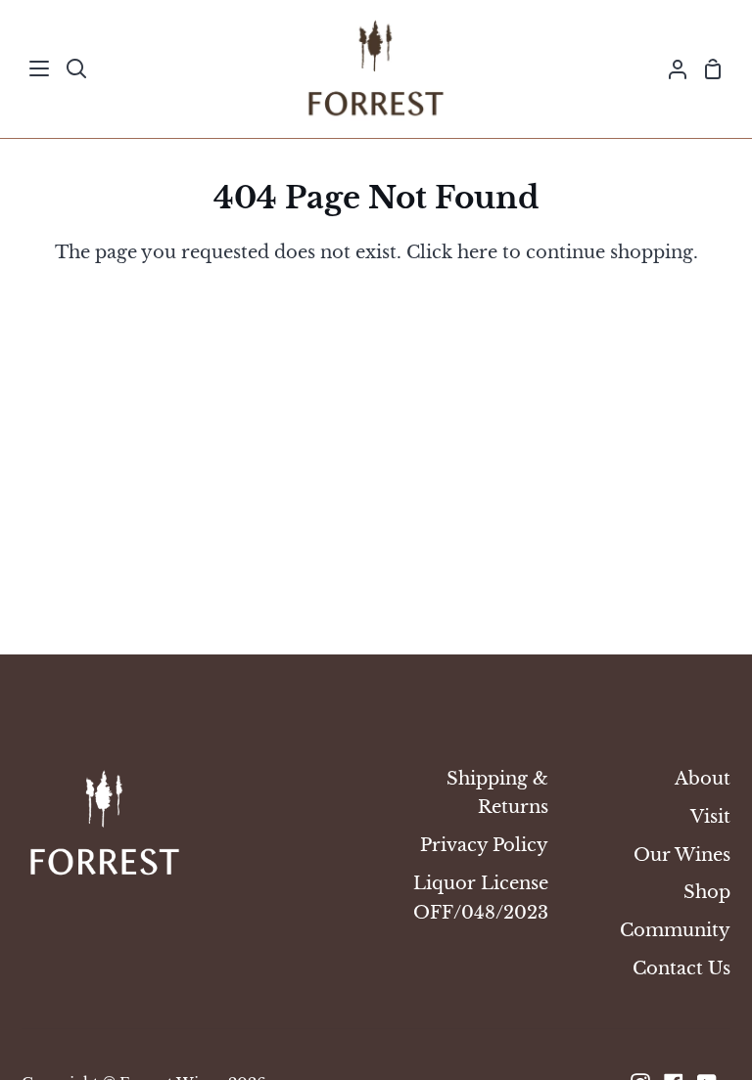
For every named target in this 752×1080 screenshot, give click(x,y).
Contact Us (681, 968)
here (477, 252)
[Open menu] (40, 68)
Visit (710, 816)
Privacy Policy (484, 844)
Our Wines (682, 854)
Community (675, 930)
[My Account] (669, 69)
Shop (706, 891)
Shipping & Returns (497, 792)
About (702, 778)
